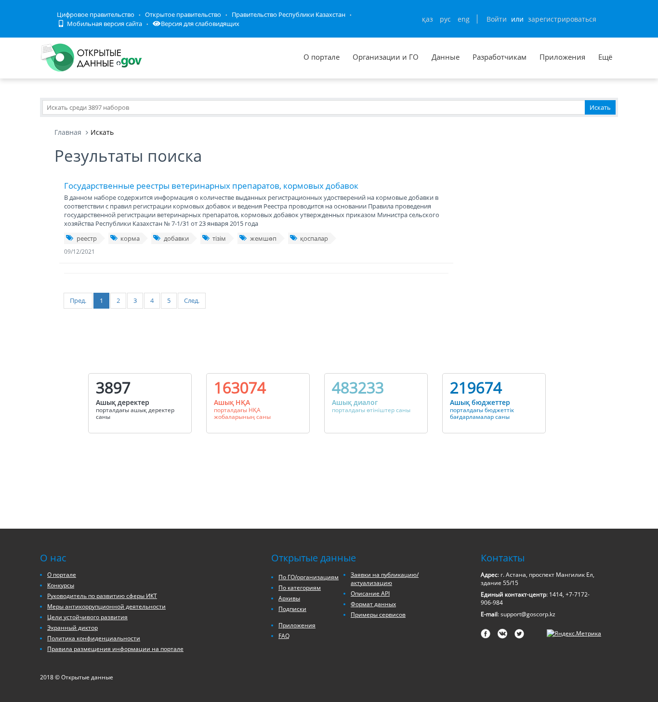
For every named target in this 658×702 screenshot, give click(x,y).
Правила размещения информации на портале (115, 649)
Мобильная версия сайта (104, 23)
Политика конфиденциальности (93, 638)
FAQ (284, 636)
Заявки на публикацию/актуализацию (385, 579)
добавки (176, 238)
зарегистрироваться (562, 19)
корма (130, 238)
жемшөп (263, 238)
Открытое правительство (183, 14)
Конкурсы (60, 585)
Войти (497, 19)
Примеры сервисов (378, 615)
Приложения (562, 57)
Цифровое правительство (95, 14)
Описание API (370, 593)
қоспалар (314, 238)
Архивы (289, 598)
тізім (219, 238)
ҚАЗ (427, 19)
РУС (445, 19)
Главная (67, 132)
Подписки (292, 609)
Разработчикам (499, 57)
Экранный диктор (72, 628)
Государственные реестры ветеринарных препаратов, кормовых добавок (211, 185)
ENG (464, 19)
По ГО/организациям (308, 577)
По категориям (299, 588)
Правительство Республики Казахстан (288, 14)
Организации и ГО (386, 57)
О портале (321, 57)
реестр (87, 238)
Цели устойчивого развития (87, 617)
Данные (446, 57)
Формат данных (373, 604)
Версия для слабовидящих (200, 23)
